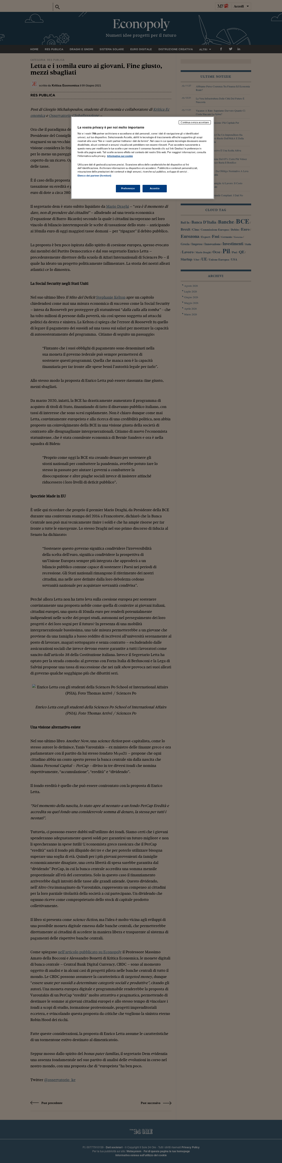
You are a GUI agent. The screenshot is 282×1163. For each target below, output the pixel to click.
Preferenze (128, 188)
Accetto (155, 188)
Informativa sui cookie (120, 156)
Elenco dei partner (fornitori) (94, 175)
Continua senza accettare (195, 122)
